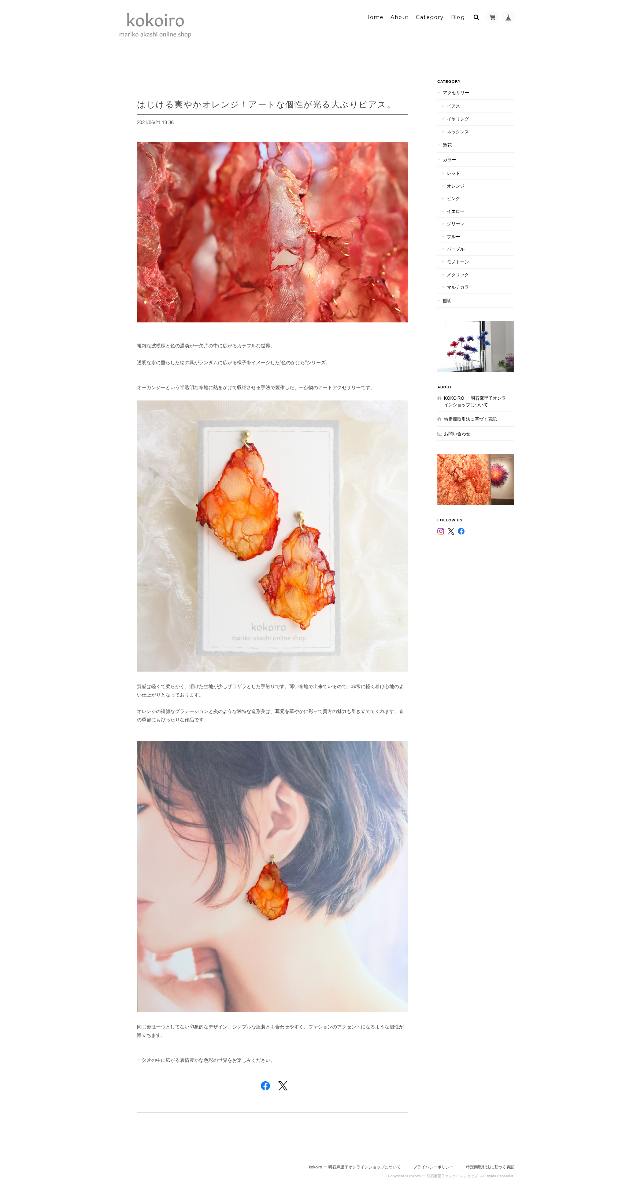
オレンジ (455, 186)
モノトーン (458, 261)
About (399, 17)
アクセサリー (456, 92)
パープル (455, 249)
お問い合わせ (457, 433)
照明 (447, 300)
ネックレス (458, 131)
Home (374, 17)
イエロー (455, 211)
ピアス (453, 106)
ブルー (453, 236)
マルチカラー (460, 287)
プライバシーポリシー (433, 1167)
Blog (458, 17)
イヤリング (458, 119)
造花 (447, 145)
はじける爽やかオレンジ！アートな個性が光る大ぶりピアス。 (266, 104)
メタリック (458, 274)
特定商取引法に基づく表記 (470, 419)
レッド (453, 173)
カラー (449, 159)
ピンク (453, 198)
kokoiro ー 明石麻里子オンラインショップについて (475, 401)
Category (430, 17)
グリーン (455, 223)
